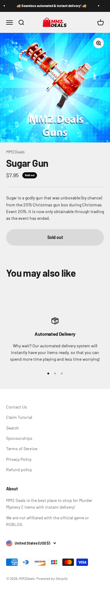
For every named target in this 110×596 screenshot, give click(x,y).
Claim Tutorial (19, 417)
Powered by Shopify (52, 578)
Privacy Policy (18, 459)
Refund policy (19, 469)
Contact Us (16, 406)
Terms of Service (21, 448)
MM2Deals (15, 151)
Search (12, 427)
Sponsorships (19, 438)
